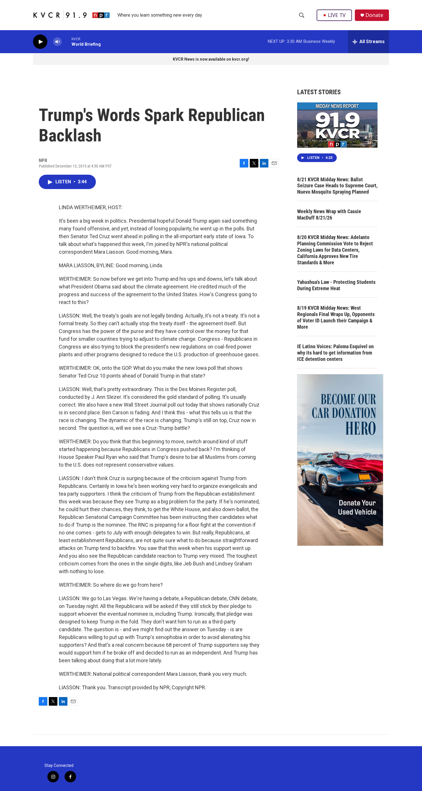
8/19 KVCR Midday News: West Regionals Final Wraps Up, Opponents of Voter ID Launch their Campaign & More (336, 317)
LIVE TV (337, 14)
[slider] (66, 42)
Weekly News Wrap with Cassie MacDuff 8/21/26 (329, 214)
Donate (374, 15)
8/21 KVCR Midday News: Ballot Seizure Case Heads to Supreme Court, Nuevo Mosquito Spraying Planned (337, 185)
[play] (40, 42)
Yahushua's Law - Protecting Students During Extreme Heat (336, 285)
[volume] (57, 41)
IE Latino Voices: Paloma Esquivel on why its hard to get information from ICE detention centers (335, 352)
